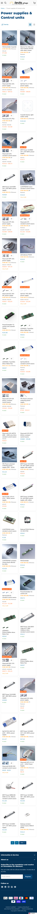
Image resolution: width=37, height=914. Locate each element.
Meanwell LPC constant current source (27, 223)
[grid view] (30, 25)
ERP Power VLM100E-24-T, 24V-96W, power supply (9, 188)
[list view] (34, 25)
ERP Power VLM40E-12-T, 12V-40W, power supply (9, 825)
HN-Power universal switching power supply (26, 400)
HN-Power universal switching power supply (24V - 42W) (8, 465)
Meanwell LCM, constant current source (9, 154)
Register (28, 877)
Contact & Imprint (11, 907)
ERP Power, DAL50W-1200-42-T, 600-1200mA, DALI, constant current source (27, 629)
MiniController (24, 561)
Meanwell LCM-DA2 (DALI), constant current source (26, 435)
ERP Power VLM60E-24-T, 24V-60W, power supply (27, 151)
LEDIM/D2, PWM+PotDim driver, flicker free (26, 661)
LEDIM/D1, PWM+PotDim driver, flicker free (8, 632)
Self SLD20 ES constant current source (9, 596)
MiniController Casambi (9, 47)
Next (22, 843)
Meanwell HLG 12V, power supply (8, 664)
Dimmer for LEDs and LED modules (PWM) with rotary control (26, 48)
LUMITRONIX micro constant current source (27, 187)
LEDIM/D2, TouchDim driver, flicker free (8, 363)
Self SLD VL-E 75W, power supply (26, 85)
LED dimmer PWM (26, 255)
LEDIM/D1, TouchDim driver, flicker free (26, 329)
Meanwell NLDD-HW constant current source (9, 767)
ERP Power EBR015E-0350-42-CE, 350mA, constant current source (9, 796)
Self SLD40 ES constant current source (27, 363)
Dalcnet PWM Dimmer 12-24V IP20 (27, 530)
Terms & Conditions (27, 909)
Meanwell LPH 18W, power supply (26, 699)
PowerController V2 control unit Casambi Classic (8, 326)
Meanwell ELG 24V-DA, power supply (8, 294)
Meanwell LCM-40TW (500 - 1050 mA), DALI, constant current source (9, 435)
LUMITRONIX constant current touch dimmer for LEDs (9, 562)
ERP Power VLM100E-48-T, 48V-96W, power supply (9, 696)
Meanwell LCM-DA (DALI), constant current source (8, 400)
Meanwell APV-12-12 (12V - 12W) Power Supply (27, 764)
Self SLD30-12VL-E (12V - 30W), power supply (8, 498)
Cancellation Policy (23, 907)
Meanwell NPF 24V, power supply (8, 259)
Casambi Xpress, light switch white (26, 115)
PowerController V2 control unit (26, 592)
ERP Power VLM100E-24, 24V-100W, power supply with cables (27, 465)
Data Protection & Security (12, 909)
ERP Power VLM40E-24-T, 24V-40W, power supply (27, 733)
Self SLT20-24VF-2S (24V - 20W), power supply (8, 733)
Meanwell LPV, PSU (8, 119)
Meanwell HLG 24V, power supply (8, 85)
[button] (9, 49)
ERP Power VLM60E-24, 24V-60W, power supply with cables (26, 498)
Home (2, 8)
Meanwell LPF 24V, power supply (8, 223)
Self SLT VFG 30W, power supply (26, 294)
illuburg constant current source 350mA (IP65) (27, 825)
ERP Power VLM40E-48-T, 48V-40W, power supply (27, 796)
